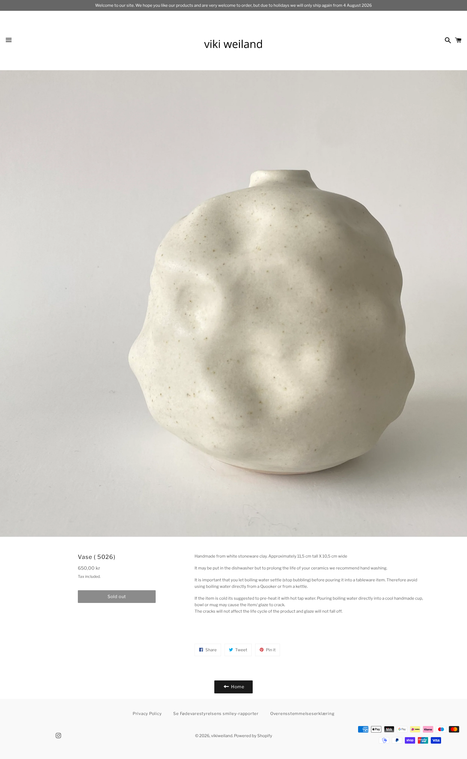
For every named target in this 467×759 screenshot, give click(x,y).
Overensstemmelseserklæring (302, 713)
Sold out (117, 596)
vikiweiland (221, 735)
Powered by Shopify (253, 735)
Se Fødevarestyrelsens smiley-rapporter (216, 713)
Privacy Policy (147, 713)
